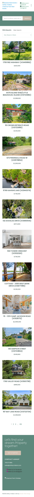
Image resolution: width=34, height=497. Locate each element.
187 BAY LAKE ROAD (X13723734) (17, 411)
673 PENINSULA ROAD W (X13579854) (17, 159)
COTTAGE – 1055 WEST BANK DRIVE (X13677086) (17, 284)
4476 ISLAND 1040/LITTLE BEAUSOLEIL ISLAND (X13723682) (17, 94)
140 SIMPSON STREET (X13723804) (17, 350)
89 (21, 424)
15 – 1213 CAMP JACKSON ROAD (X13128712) (17, 317)
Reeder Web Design (25, 493)
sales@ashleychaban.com (13, 465)
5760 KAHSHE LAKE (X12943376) (17, 190)
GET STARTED (13, 453)
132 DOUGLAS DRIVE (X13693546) (17, 221)
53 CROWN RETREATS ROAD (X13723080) (17, 126)
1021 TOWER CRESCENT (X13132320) (17, 252)
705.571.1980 (8, 463)
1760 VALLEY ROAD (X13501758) (17, 381)
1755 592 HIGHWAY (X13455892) (17, 62)
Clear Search (17, 30)
